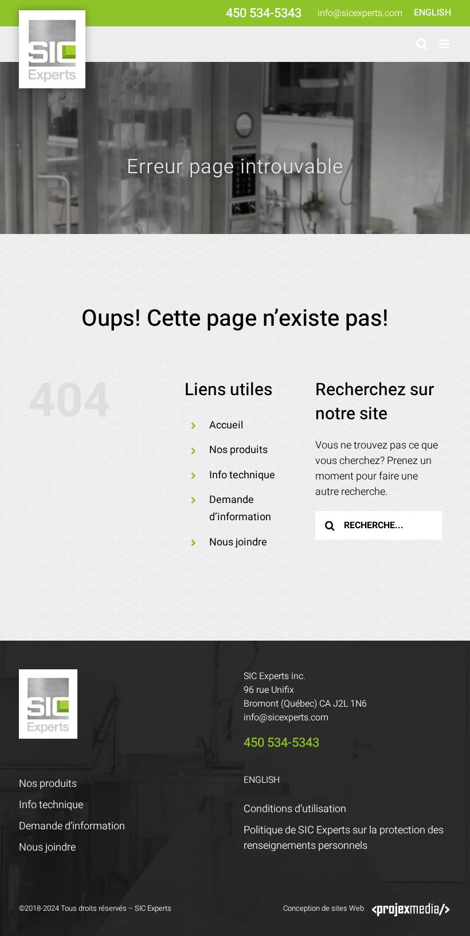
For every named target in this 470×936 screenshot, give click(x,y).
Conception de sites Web (323, 908)
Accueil (226, 425)
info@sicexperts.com (360, 13)
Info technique (242, 475)
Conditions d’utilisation (295, 809)
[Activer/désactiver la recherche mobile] (422, 44)
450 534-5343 (263, 13)
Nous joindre (238, 542)
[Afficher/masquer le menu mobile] (445, 44)
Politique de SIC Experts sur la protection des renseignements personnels (344, 837)
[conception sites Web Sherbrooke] (411, 908)
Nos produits (238, 450)
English (432, 13)
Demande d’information (72, 826)
